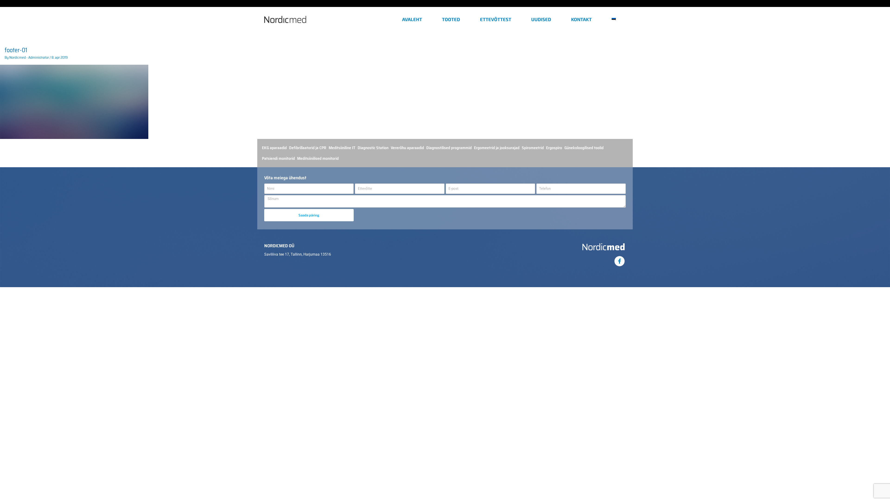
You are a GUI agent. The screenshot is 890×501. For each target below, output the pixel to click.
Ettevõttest (495, 19)
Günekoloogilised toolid (584, 148)
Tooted (451, 19)
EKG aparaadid (274, 148)
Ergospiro (554, 148)
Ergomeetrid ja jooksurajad (496, 148)
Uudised (541, 19)
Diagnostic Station (373, 148)
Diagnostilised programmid (449, 148)
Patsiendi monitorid (278, 158)
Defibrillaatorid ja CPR (307, 148)
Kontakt (581, 19)
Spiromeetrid (533, 148)
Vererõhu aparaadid (407, 148)
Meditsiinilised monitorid (318, 158)
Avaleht (412, 19)
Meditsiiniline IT (342, 148)
